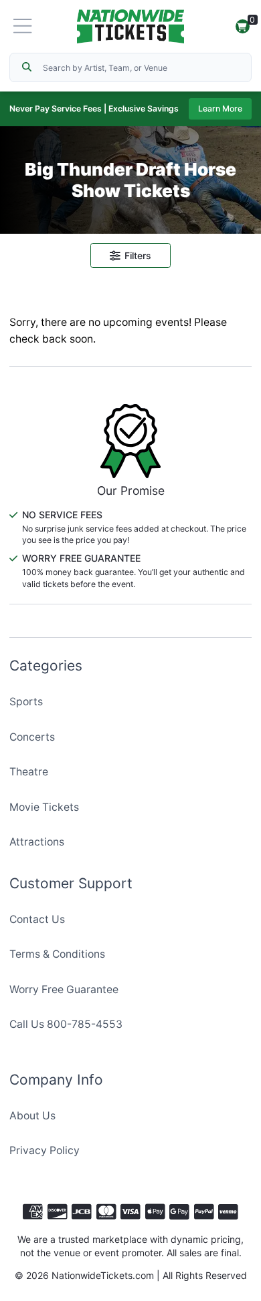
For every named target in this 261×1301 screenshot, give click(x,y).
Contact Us (37, 919)
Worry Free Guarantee (63, 989)
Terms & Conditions (57, 954)
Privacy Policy (44, 1150)
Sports (26, 701)
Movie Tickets (44, 807)
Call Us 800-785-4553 (65, 1024)
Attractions (36, 841)
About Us (32, 1115)
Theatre (28, 771)
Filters (137, 255)
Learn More (220, 109)
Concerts (32, 737)
